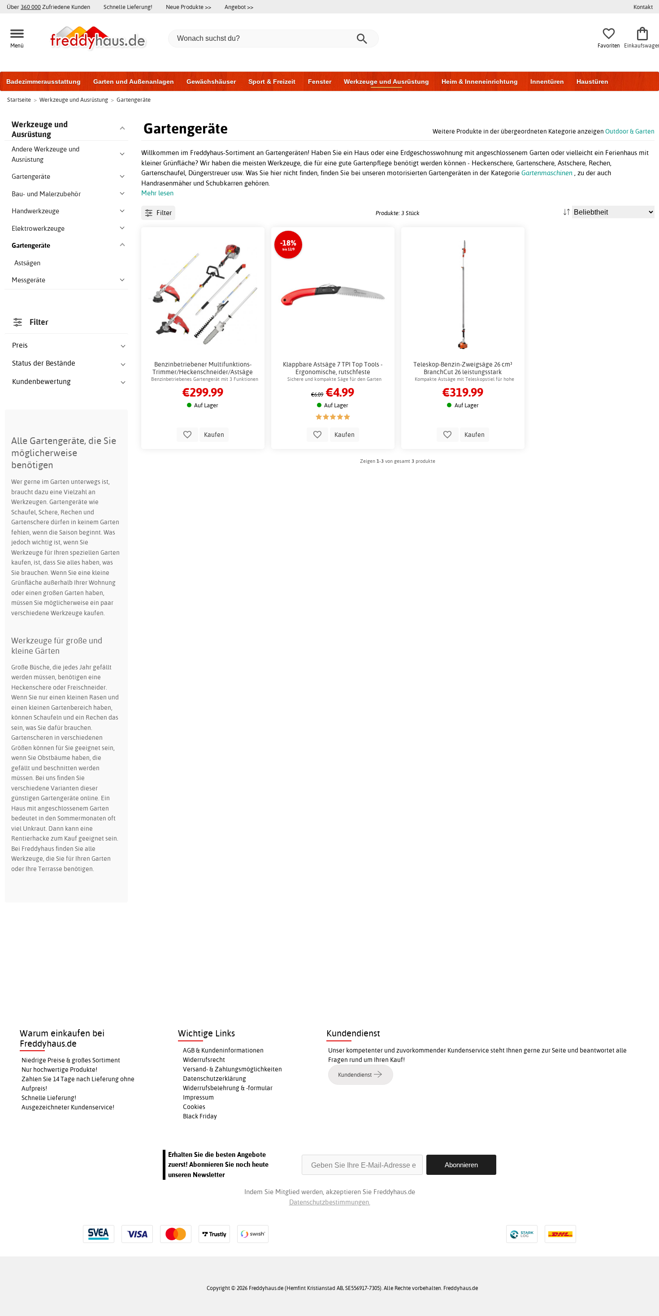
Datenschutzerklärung (214, 1078)
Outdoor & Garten (630, 131)
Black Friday (200, 1116)
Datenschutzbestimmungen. (329, 1202)
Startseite (19, 99)
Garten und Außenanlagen (133, 81)
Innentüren (547, 81)
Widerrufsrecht (204, 1060)
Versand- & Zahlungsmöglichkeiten (232, 1069)
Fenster (319, 81)
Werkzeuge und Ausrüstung (386, 81)
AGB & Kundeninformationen (223, 1050)
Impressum (198, 1097)
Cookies (194, 1107)
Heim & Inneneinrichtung (480, 81)
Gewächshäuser (211, 81)
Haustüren (592, 81)
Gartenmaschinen (546, 172)
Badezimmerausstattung (43, 81)
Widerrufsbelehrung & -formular (228, 1088)
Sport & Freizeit (271, 81)
